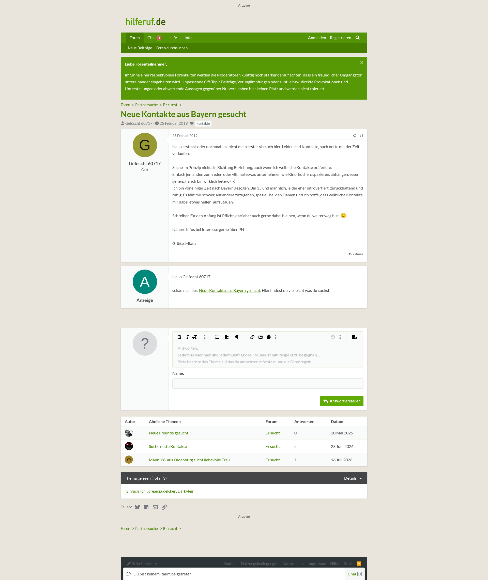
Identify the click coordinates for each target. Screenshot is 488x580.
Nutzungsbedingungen (259, 563)
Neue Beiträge (140, 47)
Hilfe (173, 37)
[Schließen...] (361, 63)
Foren (135, 37)
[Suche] (357, 38)
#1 (361, 136)
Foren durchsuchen (172, 47)
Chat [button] (354, 573)
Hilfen (335, 563)
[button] (180, 337)
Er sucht (273, 432)
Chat (153, 37)
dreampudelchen (162, 491)
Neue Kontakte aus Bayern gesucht (229, 290)
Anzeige (144, 300)
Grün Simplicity (144, 563)
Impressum (317, 563)
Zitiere (358, 254)
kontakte (203, 123)
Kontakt (230, 563)
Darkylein (186, 491)
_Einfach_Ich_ (136, 491)
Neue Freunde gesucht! (169, 432)
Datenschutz (293, 563)
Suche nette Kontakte (168, 446)
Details (350, 478)
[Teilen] (354, 135)
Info (188, 37)
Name (177, 373)
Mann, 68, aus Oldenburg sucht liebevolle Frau (189, 459)
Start (348, 563)
